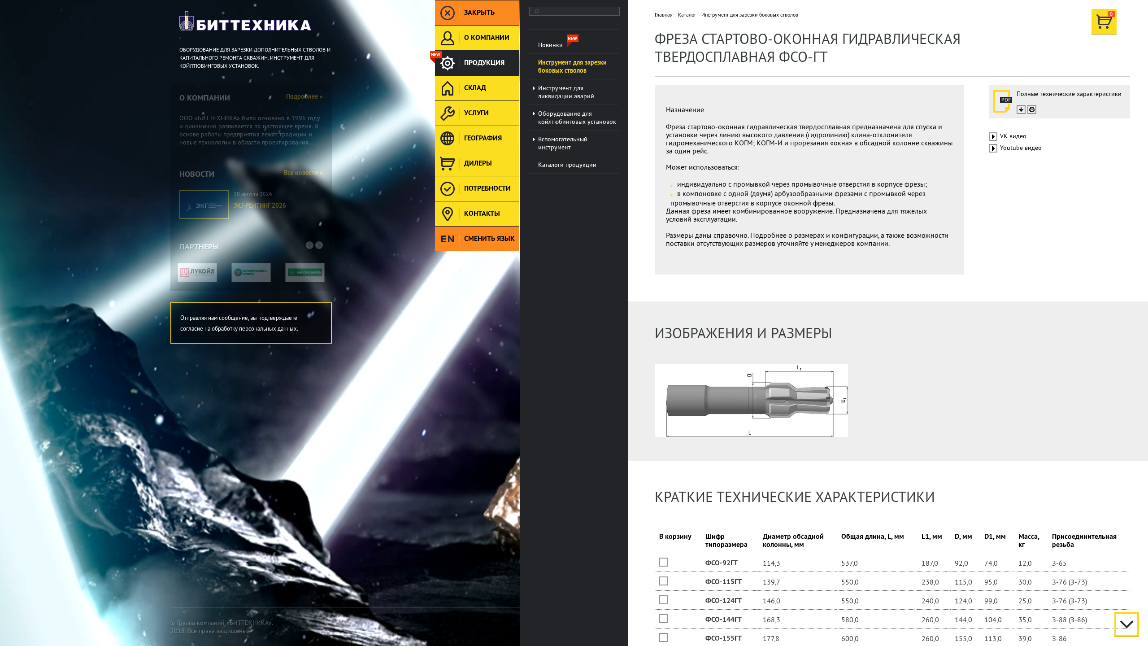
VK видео (1013, 136)
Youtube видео (1021, 148)
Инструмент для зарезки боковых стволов (749, 14)
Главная (664, 14)
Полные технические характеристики (1069, 94)
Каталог (687, 14)
